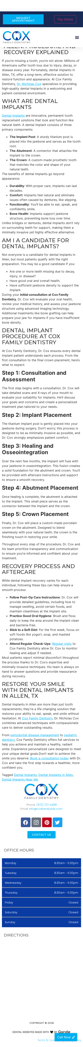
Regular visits (62, 644)
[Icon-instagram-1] (36, 822)
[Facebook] (25, 822)
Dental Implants (25, 775)
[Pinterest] (47, 822)
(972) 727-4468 (46, 805)
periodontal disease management (34, 735)
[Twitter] (57, 822)
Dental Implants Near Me (20, 779)
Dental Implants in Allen (55, 775)
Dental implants (13, 115)
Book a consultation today (49, 758)
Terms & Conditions (49, 1040)
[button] (77, 37)
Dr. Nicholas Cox (29, 84)
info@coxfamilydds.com (46, 809)
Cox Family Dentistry (37, 718)
